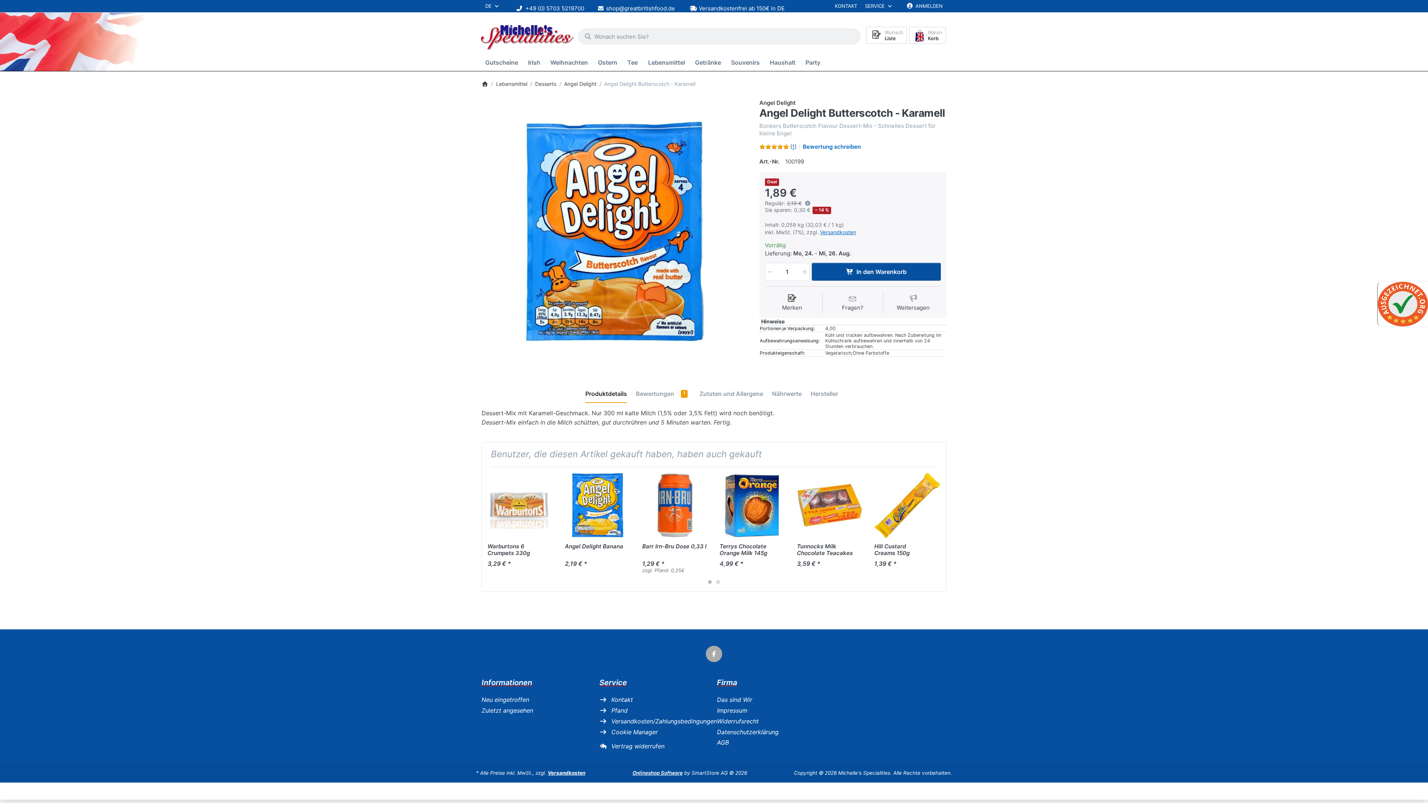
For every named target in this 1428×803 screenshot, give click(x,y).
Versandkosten (838, 232)
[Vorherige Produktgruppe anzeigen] (490, 529)
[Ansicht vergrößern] (615, 232)
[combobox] (719, 36)
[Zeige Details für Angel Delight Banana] (598, 505)
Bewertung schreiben (832, 146)
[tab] (606, 394)
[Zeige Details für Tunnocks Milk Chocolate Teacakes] (830, 505)
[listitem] (615, 232)
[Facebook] (714, 654)
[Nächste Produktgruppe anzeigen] (938, 529)
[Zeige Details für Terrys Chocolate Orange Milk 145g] (752, 505)
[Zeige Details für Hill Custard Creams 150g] (907, 505)
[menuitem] (503, 63)
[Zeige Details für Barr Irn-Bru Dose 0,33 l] (675, 505)
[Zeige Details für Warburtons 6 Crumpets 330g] (520, 505)
